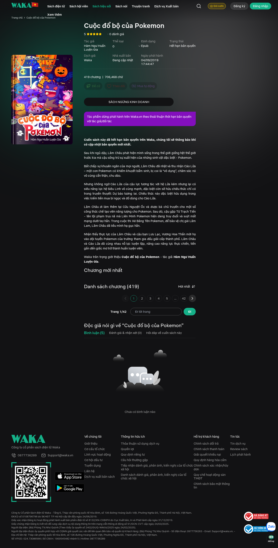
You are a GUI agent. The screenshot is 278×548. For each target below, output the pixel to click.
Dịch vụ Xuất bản (166, 6)
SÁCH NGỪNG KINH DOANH (129, 102)
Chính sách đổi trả (206, 443)
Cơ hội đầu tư (93, 460)
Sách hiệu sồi (101, 6)
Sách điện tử (56, 6)
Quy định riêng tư (133, 454)
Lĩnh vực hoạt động (97, 454)
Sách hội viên (78, 6)
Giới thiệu (90, 443)
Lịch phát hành (240, 454)
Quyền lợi (127, 449)
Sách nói (121, 6)
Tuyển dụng (92, 465)
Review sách (239, 449)
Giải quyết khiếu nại (207, 454)
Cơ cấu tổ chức (94, 449)
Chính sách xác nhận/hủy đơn (211, 467)
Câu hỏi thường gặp (134, 460)
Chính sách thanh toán (209, 449)
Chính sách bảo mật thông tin (212, 485)
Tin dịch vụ (237, 443)
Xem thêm (54, 14)
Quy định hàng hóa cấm (210, 460)
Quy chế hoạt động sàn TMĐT (210, 476)
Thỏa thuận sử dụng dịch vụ (140, 443)
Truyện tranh (141, 6)
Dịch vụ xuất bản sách (99, 476)
